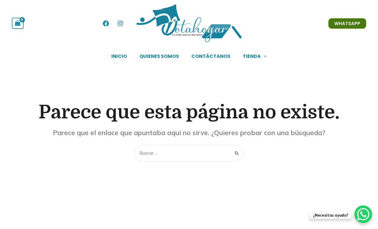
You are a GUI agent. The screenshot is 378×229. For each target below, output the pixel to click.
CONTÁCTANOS (210, 56)
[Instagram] (120, 23)
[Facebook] (106, 23)
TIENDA (252, 56)
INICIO (119, 56)
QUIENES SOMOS (159, 56)
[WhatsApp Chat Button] (363, 214)
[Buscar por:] (189, 153)
